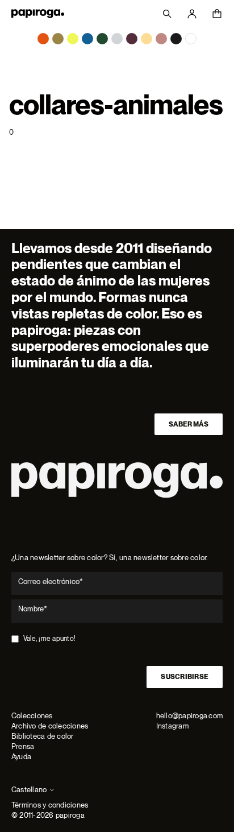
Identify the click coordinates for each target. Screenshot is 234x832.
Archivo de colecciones (49, 726)
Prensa (22, 746)
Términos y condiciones (49, 805)
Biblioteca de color (42, 736)
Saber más (188, 424)
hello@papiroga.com (189, 715)
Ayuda (21, 756)
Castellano (29, 789)
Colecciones (32, 715)
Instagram (172, 726)
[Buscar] (167, 13)
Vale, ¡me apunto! (49, 639)
